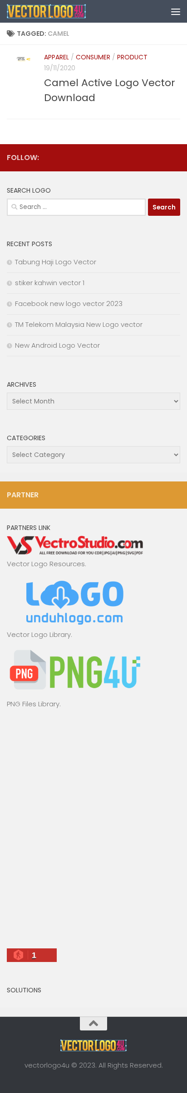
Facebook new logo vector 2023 (69, 303)
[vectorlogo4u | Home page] (60, 11)
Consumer (93, 57)
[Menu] (175, 11)
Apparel (56, 57)
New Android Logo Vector (57, 345)
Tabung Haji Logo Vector (55, 262)
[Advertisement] (93, 832)
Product (132, 57)
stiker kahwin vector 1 (49, 282)
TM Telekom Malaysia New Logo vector (79, 324)
